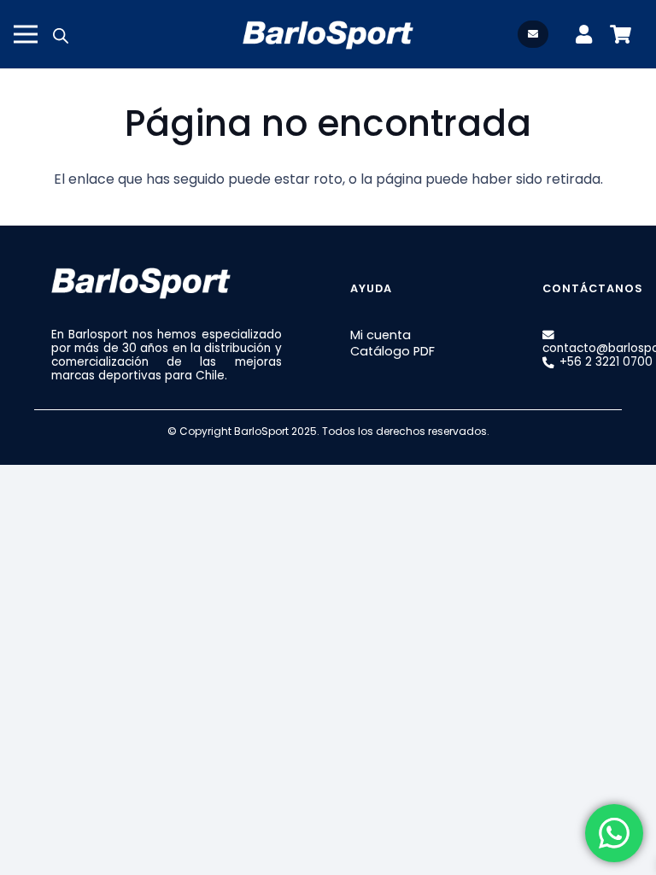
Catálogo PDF (392, 351)
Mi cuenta (380, 335)
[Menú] (26, 34)
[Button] (533, 34)
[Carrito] (620, 34)
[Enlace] (588, 34)
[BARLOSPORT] (328, 34)
